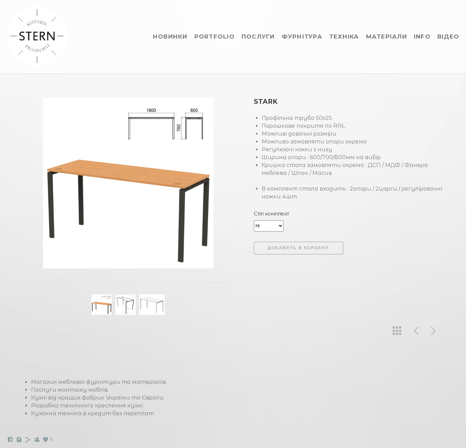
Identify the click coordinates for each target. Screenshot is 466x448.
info (422, 36)
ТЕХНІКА (344, 36)
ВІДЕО (448, 36)
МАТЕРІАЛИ (386, 36)
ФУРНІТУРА (302, 36)
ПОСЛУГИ (258, 36)
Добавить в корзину (298, 248)
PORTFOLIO (214, 36)
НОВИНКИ (170, 36)
